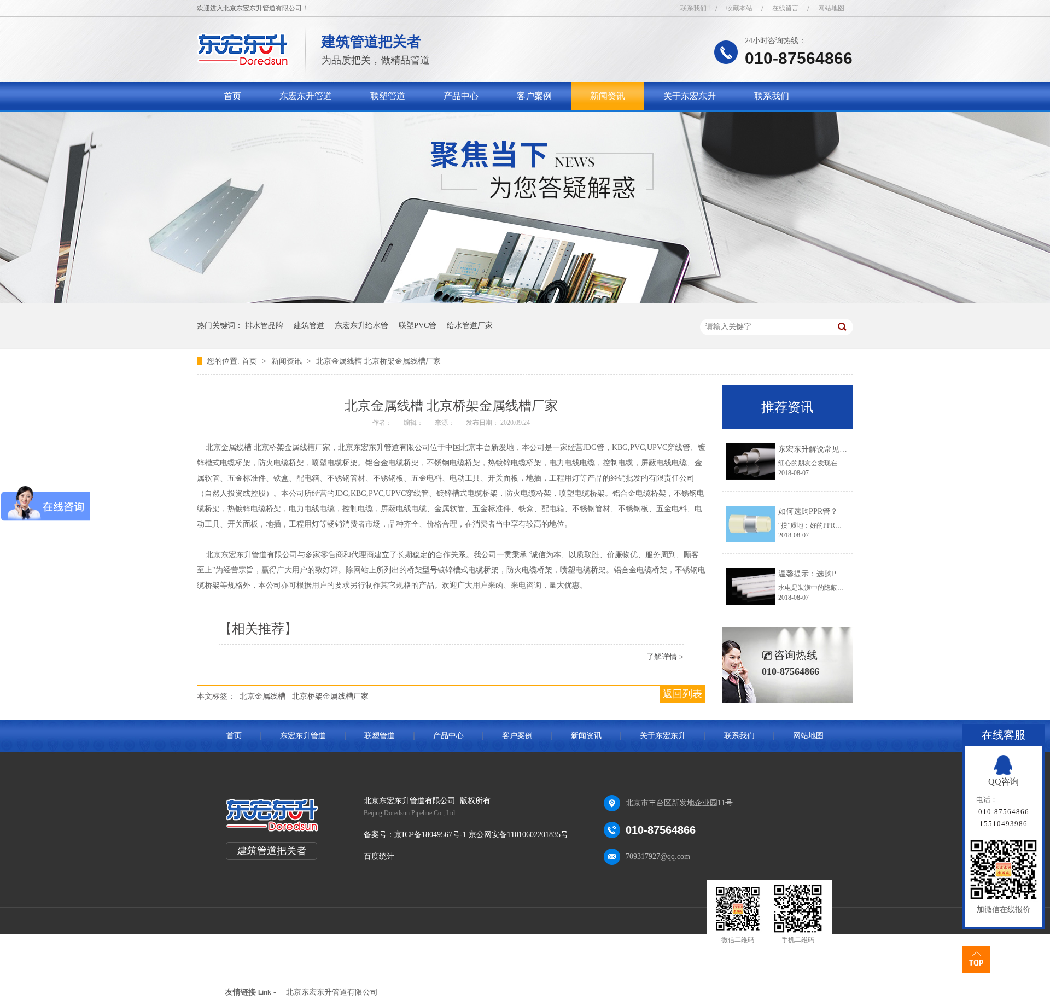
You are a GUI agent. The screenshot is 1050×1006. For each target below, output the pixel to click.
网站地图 (831, 8)
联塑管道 (387, 96)
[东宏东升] (243, 63)
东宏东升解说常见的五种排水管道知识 (843, 449)
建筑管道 (309, 325)
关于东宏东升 (689, 96)
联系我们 (693, 8)
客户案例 (534, 96)
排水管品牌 (264, 325)
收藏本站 (739, 8)
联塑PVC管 (417, 325)
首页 (232, 96)
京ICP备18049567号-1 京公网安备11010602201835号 (481, 834)
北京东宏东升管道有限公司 (332, 992)
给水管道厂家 (470, 325)
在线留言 (785, 8)
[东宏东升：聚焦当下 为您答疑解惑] (525, 301)
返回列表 (682, 693)
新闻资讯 (607, 96)
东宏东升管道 (305, 96)
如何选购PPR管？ (808, 511)
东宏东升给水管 (361, 325)
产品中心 (461, 96)
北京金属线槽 (262, 696)
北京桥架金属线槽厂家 (330, 696)
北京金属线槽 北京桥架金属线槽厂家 (378, 361)
